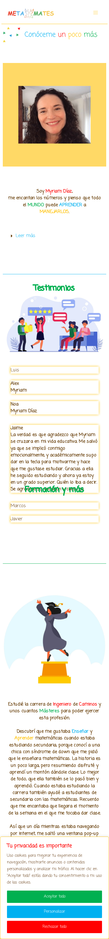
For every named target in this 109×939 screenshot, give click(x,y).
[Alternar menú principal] (95, 12)
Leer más (25, 235)
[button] (54, 236)
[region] (54, 888)
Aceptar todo (54, 897)
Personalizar (54, 912)
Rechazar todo (54, 927)
